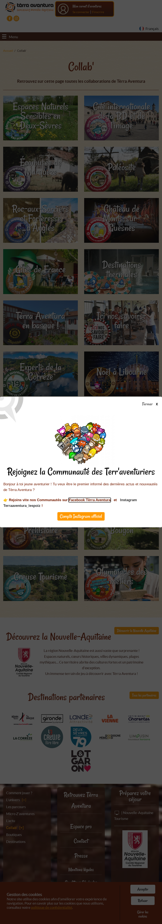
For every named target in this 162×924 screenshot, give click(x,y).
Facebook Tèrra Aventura (90, 500)
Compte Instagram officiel (81, 516)
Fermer (148, 404)
